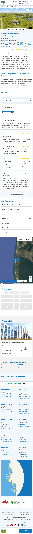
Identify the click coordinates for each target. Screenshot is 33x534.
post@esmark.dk (22, 454)
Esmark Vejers (22, 419)
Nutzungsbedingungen (28, 283)
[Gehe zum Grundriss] (13, 29)
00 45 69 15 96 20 (10, 353)
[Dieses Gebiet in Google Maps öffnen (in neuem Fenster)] (3, 283)
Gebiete (10, 362)
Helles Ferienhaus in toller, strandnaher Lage (21, 6)
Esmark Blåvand (5, 434)
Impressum (7, 519)
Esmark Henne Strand (6, 419)
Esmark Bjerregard (23, 389)
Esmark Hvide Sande (8, 111)
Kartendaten (20, 283)
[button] (16, 259)
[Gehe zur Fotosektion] (8, 29)
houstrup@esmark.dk (23, 411)
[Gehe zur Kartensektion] (16, 29)
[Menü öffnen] (31, 3)
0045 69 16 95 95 (23, 1)
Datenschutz (14, 519)
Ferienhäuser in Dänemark (16, 368)
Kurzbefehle (15, 283)
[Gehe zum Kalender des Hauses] (24, 29)
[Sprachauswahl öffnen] (20, 3)
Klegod (6, 40)
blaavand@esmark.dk (6, 439)
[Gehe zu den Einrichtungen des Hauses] (20, 29)
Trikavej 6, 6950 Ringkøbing (21, 363)
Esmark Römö (4, 447)
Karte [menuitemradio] (20, 239)
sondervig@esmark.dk (6, 394)
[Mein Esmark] (27, 3)
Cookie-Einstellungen (24, 519)
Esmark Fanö (21, 434)
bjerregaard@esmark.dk (24, 396)
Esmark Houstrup (22, 404)
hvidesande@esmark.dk (11, 355)
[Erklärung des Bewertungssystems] (16, 38)
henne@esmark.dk (5, 426)
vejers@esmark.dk (22, 424)
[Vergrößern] (30, 277)
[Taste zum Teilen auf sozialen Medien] (27, 10)
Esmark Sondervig (5, 389)
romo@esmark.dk (5, 452)
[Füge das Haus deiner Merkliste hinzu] (30, 10)
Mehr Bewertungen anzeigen (16, 195)
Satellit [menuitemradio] (28, 239)
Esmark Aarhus (22, 447)
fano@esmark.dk (22, 439)
